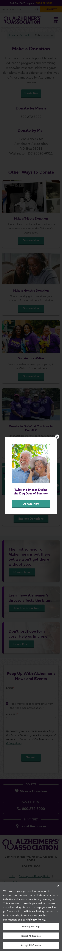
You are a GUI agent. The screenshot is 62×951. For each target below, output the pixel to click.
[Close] (58, 885)
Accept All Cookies (31, 945)
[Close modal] (57, 436)
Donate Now (31, 504)
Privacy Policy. (36, 919)
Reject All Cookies (31, 935)
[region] (31, 916)
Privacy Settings (31, 926)
